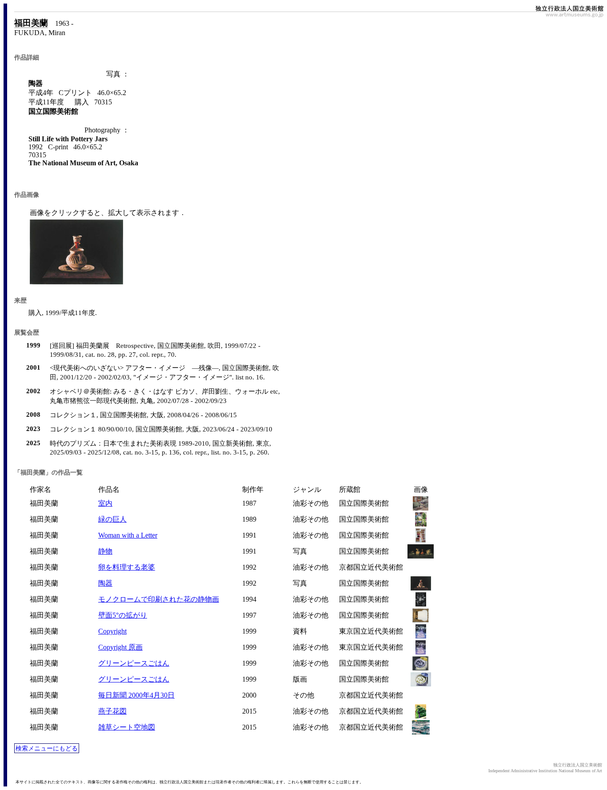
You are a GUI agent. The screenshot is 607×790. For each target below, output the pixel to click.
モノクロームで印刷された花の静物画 (158, 599)
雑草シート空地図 (126, 727)
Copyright (112, 631)
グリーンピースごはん (133, 663)
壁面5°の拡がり (122, 615)
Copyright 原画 (120, 647)
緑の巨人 (112, 519)
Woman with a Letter (127, 535)
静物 (105, 551)
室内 (105, 503)
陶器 (105, 583)
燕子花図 (112, 711)
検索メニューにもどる (47, 748)
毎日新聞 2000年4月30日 (136, 695)
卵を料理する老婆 (126, 567)
